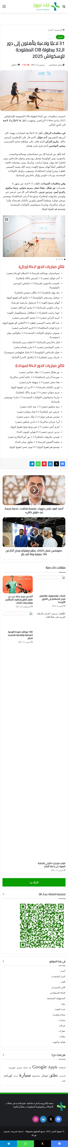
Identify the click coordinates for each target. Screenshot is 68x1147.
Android (62, 1068)
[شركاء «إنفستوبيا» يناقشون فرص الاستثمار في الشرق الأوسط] (50, 584)
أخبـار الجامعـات (58, 976)
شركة (16, 1076)
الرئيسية (58, 30)
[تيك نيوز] (46, 6)
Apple (52, 1067)
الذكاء (25, 1068)
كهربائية (8, 1075)
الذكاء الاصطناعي (57, 993)
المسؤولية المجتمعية (56, 998)
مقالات (62, 1036)
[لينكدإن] (50, 463)
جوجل (44, 1075)
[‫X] (56, 463)
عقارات (62, 1031)
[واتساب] (38, 463)
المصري (62, 1076)
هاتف (63, 1081)
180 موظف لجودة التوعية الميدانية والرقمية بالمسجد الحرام (20, 635)
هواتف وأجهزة (59, 1042)
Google (39, 1066)
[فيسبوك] (62, 463)
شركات (62, 1025)
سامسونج (36, 1076)
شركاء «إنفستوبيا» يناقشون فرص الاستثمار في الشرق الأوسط (52, 599)
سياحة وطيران (58, 1014)
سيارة (25, 1074)
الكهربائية (12, 1068)
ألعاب (62, 982)
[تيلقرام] (32, 463)
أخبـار (50, 30)
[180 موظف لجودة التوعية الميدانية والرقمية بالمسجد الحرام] (18, 620)
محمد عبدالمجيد (55, 65)
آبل (30, 1068)
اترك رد (34, 882)
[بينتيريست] (44, 463)
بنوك (63, 1004)
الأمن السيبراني (58, 987)
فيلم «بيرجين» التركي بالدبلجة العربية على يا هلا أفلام (51, 864)
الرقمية (19, 1068)
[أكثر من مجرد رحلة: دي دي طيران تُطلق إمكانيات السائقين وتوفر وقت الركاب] (18, 584)
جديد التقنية (60, 1009)
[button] (6, 219)
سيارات (62, 1020)
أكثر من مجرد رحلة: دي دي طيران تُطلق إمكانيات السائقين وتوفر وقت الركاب (19, 599)
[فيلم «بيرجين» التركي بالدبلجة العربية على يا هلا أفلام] (50, 736)
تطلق (53, 1075)
